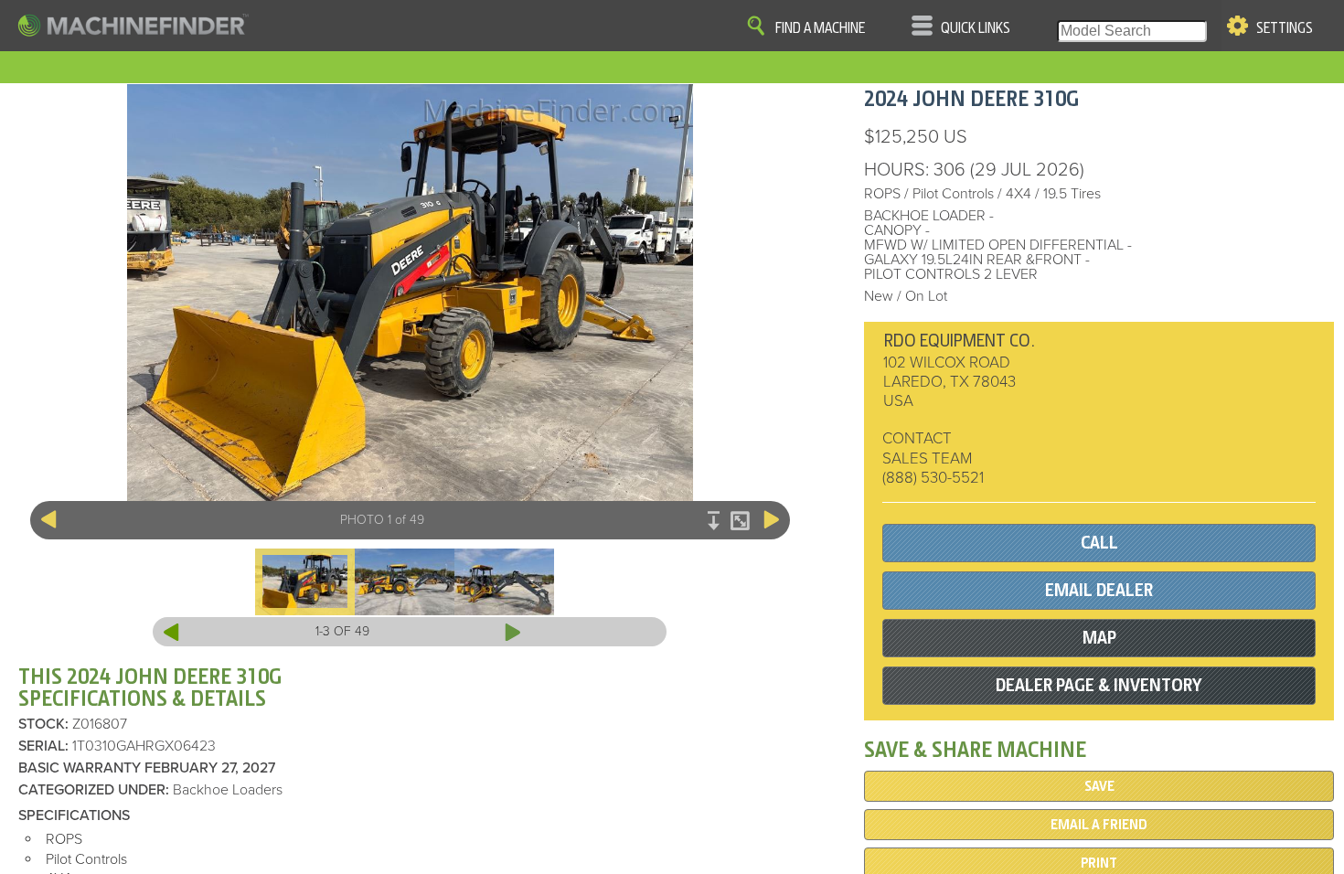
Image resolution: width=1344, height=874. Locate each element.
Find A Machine (820, 28)
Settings (1284, 28)
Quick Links (975, 28)
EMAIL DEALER (1099, 590)
